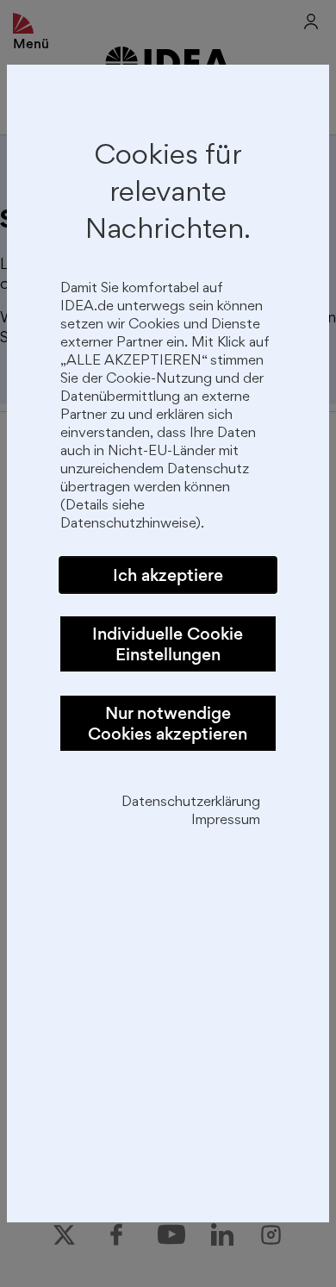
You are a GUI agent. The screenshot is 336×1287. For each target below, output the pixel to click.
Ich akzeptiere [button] (168, 575)
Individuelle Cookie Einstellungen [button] (167, 644)
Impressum (225, 821)
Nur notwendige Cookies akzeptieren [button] (167, 723)
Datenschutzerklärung (190, 803)
